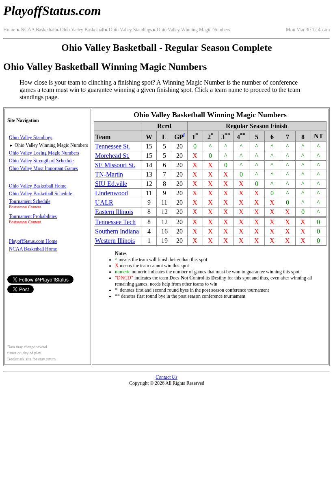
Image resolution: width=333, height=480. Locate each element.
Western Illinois (115, 240)
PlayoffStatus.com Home (33, 241)
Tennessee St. (112, 146)
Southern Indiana (117, 231)
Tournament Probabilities (33, 216)
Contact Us (166, 377)
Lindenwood (111, 193)
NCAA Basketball (36, 30)
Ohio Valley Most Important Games (43, 168)
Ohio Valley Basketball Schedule (40, 193)
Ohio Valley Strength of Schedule (41, 161)
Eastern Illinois (114, 211)
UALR (104, 202)
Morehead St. (112, 155)
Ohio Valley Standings (128, 30)
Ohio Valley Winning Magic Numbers (191, 30)
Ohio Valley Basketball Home (37, 186)
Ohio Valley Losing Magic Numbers (44, 153)
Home (9, 30)
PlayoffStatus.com (52, 10)
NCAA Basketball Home (33, 249)
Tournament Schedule (29, 201)
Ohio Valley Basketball (80, 30)
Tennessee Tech (115, 221)
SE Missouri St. (115, 164)
